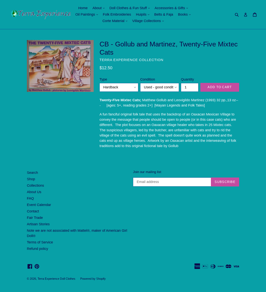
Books (185, 14)
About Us (34, 192)
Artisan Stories (38, 224)
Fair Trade (35, 218)
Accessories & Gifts (172, 8)
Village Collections (149, 21)
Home (83, 8)
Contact (33, 211)
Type (103, 79)
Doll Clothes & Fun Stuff (130, 8)
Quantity (187, 79)
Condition (147, 79)
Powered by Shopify (93, 278)
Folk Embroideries (117, 14)
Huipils (143, 14)
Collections (35, 185)
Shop (31, 179)
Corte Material (115, 21)
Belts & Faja (163, 14)
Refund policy (37, 249)
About (99, 8)
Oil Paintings (87, 14)
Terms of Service (40, 242)
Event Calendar (39, 205)
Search (32, 173)
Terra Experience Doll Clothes (56, 278)
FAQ (30, 198)
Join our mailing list (147, 172)
